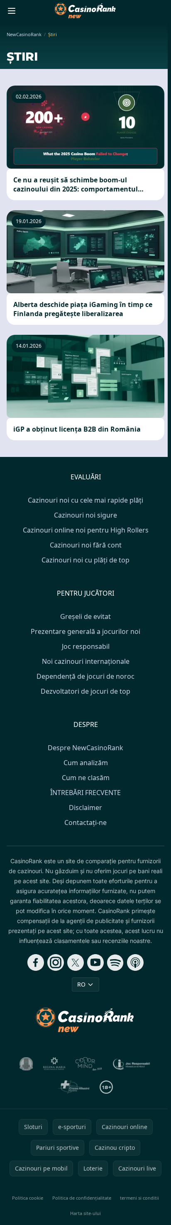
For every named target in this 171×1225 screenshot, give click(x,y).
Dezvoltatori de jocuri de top (85, 691)
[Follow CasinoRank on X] (75, 962)
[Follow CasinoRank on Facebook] (35, 962)
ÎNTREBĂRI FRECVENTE (85, 792)
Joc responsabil (86, 646)
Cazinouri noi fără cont (86, 545)
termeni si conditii (139, 1198)
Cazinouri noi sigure (85, 515)
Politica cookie (27, 1198)
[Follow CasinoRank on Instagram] (55, 962)
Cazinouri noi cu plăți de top (85, 560)
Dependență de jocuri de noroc (85, 676)
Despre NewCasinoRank (85, 747)
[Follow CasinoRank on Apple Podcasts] (135, 962)
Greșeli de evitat (85, 616)
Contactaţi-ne (85, 822)
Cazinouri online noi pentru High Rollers (86, 530)
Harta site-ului (85, 1213)
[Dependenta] (73, 1087)
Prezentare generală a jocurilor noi (85, 631)
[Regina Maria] (54, 1063)
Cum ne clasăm (86, 777)
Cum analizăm (86, 762)
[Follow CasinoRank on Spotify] (115, 962)
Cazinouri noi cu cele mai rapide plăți (85, 500)
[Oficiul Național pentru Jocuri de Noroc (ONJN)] (26, 1063)
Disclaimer (85, 807)
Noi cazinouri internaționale (85, 661)
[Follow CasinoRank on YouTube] (95, 962)
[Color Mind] (89, 1063)
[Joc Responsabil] (131, 1063)
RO (81, 984)
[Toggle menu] (11, 10)
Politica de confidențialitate (81, 1198)
